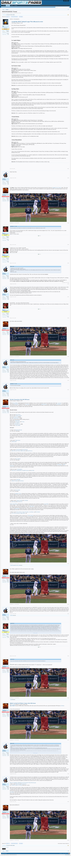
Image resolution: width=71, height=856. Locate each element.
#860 (68, 840)
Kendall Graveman (26, 470)
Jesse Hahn (12, 791)
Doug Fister (17, 404)
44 (15, 16)
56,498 (8, 31)
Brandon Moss (17, 420)
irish (10, 168)
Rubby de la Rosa (15, 480)
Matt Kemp (14, 501)
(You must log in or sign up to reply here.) (63, 843)
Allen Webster (21, 480)
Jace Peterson (18, 450)
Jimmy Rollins (18, 425)
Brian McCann (44, 404)
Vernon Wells (46, 503)
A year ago (59, 403)
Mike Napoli (32, 506)
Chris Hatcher (37, 511)
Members (16, 5)
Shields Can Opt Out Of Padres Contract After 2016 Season (23, 703)
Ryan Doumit (17, 508)
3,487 (8, 276)
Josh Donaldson (19, 469)
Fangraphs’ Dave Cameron (56, 187)
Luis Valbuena (17, 422)
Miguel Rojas (23, 513)
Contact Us (61, 853)
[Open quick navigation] (68, 9)
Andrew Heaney (30, 515)
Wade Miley (18, 479)
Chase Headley (17, 490)
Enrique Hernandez (25, 511)
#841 (68, 168)
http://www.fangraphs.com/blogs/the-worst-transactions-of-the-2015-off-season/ (23, 782)
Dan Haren (18, 513)
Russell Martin (18, 458)
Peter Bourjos (58, 404)
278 (8, 34)
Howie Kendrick (19, 511)
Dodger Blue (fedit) (4, 853)
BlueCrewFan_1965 (17, 565)
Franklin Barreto (19, 470)
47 (19, 16)
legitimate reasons (18, 493)
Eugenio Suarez (17, 440)
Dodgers (8, 5)
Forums (12, 5)
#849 (68, 356)
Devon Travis (18, 414)
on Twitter (62, 705)
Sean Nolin (32, 470)
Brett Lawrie (14, 470)
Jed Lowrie (15, 416)
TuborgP (3, 178)
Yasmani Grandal (19, 500)
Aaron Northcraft (24, 449)
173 (8, 334)
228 (8, 240)
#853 (68, 604)
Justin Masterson (17, 424)
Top (67, 853)
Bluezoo (3, 233)
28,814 (8, 237)
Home (4, 5)
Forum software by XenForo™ (9, 854)
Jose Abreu (27, 404)
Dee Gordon (14, 513)
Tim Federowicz (19, 501)
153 (8, 278)
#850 (68, 380)
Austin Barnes (31, 511)
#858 (68, 773)
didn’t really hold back (14, 503)
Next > (22, 16)
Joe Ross (22, 421)
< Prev (7, 16)
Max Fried (13, 450)
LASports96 (11, 565)
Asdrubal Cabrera (16, 418)
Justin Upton (18, 449)
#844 (68, 244)
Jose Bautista (59, 464)
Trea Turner (18, 421)
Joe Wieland (26, 500)
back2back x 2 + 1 (5, 194)
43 (14, 16)
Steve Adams (13, 704)
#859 (68, 801)
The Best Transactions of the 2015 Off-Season (19, 399)
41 (11, 16)
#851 (68, 389)
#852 (68, 563)
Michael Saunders (19, 415)
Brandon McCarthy (19, 429)
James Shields (15, 403)
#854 (68, 613)
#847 (68, 296)
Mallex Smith (23, 450)
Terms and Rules (67, 854)
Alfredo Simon (14, 441)
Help (63, 853)
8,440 (8, 332)
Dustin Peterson (29, 450)
